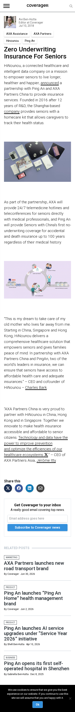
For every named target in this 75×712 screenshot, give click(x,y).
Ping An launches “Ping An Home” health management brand (33, 598)
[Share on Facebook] (20, 488)
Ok (37, 704)
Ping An (30, 41)
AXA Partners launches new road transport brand (34, 565)
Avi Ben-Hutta (27, 19)
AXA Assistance (17, 34)
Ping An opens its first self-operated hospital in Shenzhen (36, 666)
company (12, 111)
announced (50, 83)
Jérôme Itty (46, 460)
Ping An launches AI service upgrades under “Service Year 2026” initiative (35, 633)
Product (10, 587)
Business (10, 658)
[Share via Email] (41, 488)
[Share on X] (9, 488)
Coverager (36, 22)
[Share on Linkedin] (31, 488)
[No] (70, 698)
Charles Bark (36, 387)
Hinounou (12, 41)
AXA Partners (42, 34)
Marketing (11, 557)
